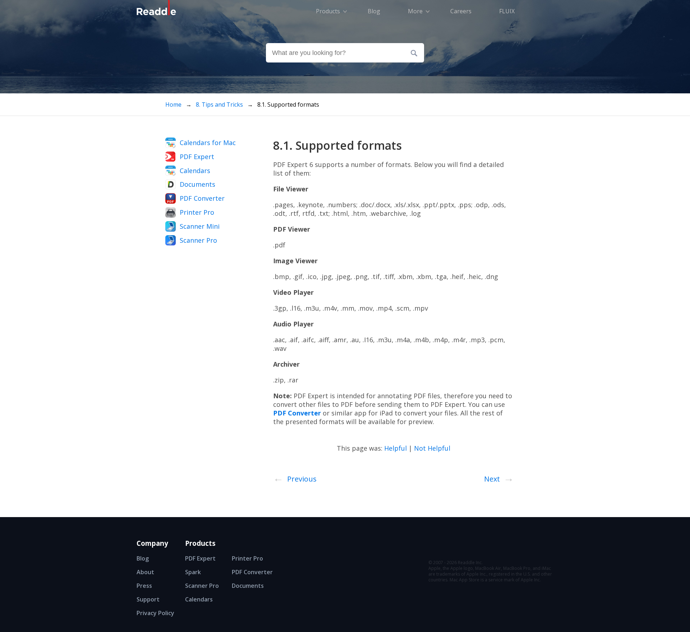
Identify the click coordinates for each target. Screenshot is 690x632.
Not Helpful (432, 448)
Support (148, 599)
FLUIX (507, 11)
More (415, 11)
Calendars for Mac (208, 142)
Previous (295, 477)
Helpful (395, 448)
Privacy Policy (155, 613)
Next (499, 477)
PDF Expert (197, 156)
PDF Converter (202, 198)
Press (144, 586)
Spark (193, 572)
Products (328, 11)
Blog (143, 558)
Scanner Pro (198, 240)
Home (173, 104)
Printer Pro (197, 212)
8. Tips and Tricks (220, 104)
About (145, 572)
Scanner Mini (200, 226)
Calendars (195, 170)
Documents (197, 184)
